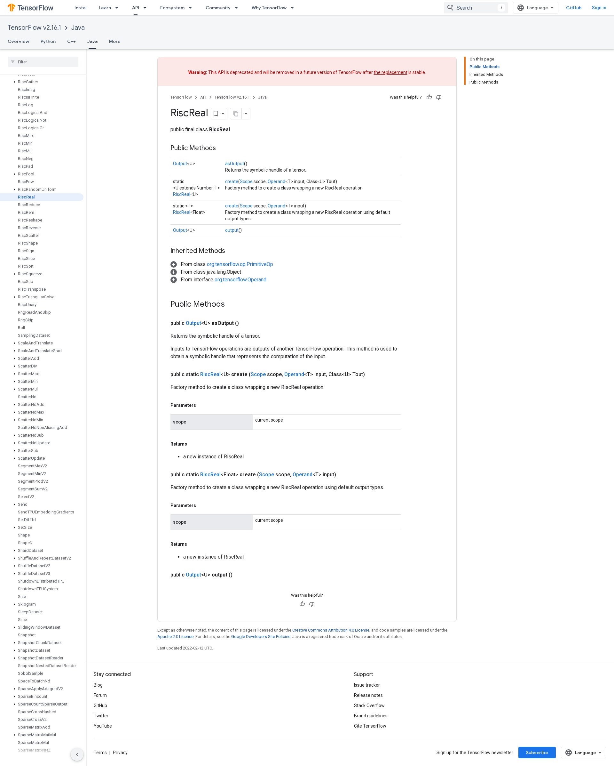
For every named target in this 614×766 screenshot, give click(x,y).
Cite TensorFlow (370, 726)
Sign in (599, 7)
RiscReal (181, 194)
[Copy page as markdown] (236, 113)
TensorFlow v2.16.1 (34, 28)
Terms (100, 752)
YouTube (103, 726)
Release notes (368, 695)
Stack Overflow (369, 705)
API (135, 8)
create (231, 181)
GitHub (574, 8)
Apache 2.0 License (175, 636)
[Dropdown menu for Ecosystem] (192, 7)
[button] (41, 82)
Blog (98, 685)
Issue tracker (367, 685)
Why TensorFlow (269, 8)
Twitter (101, 715)
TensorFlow (181, 97)
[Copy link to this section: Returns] (193, 444)
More (115, 41)
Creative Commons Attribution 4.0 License (330, 630)
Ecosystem (172, 8)
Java (78, 28)
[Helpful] (429, 97)
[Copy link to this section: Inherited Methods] (231, 251)
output (232, 230)
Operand (276, 181)
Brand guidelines (371, 715)
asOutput (234, 163)
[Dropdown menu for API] (146, 7)
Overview (18, 41)
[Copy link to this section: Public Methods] (222, 148)
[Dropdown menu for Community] (238, 7)
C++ (71, 41)
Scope (246, 181)
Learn (105, 8)
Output (180, 163)
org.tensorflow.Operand (240, 280)
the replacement (390, 72)
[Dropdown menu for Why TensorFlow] (294, 7)
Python (48, 41)
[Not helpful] (439, 97)
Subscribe (537, 752)
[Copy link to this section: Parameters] (202, 405)
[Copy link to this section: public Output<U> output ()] (240, 575)
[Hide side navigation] (77, 754)
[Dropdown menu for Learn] (118, 7)
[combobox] (476, 7)
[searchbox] (43, 62)
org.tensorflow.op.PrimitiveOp (240, 264)
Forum (100, 695)
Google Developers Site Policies (260, 636)
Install (81, 8)
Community (218, 8)
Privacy (120, 752)
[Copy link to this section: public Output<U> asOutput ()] (246, 323)
